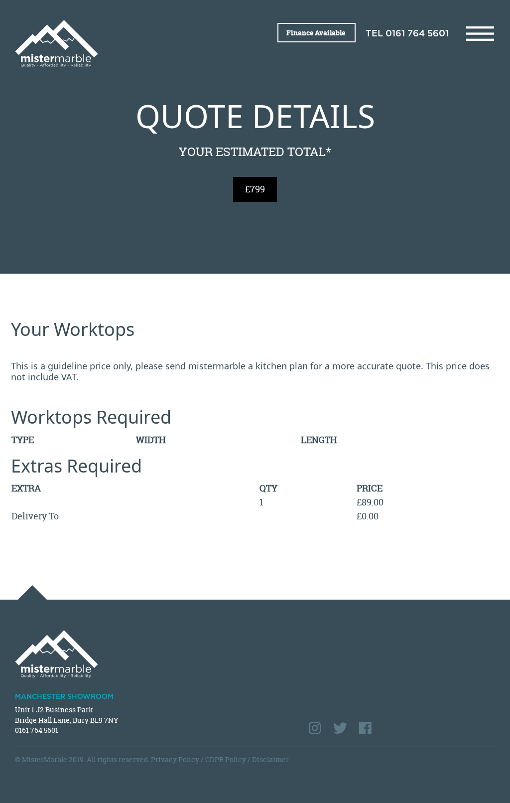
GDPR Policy (225, 759)
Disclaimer (270, 759)
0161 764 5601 (417, 33)
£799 (255, 189)
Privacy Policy (175, 759)
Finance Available (316, 32)
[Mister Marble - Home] (131, 43)
